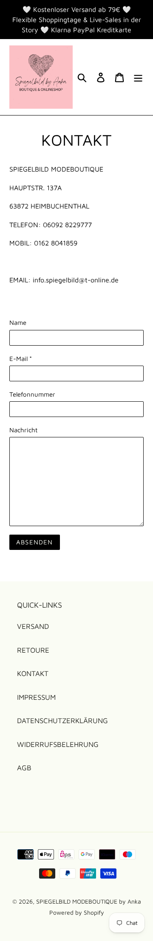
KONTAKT (32, 673)
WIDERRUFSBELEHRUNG (58, 744)
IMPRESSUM (36, 697)
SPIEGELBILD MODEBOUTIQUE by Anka (88, 901)
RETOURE (33, 650)
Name (17, 322)
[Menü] (138, 77)
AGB (24, 768)
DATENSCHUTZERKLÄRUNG (62, 720)
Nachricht (23, 430)
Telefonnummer (32, 394)
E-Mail (20, 358)
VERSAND (33, 626)
